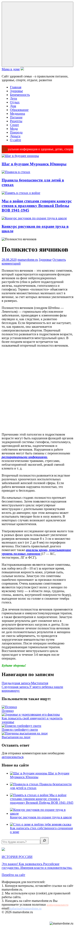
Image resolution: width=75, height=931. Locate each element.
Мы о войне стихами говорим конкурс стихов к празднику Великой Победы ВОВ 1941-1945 (37, 205)
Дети (13, 98)
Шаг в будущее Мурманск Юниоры (34, 164)
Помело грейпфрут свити (20, 729)
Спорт (14, 125)
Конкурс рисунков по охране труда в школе (41, 817)
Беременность (20, 94)
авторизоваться (12, 757)
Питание (16, 117)
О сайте (15, 140)
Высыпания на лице (16, 737)
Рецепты (16, 121)
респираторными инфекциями (24, 457)
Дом (13, 106)
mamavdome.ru (28, 259)
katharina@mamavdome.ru (25, 908)
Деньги (15, 136)
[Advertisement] (37, 390)
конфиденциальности (57, 904)
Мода (14, 128)
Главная (15, 87)
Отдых (15, 102)
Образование (19, 110)
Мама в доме (11, 69)
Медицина (17, 113)
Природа (16, 132)
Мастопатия (25, 683)
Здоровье (16, 91)
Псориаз (8, 710)
